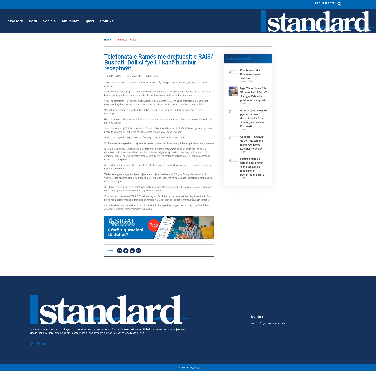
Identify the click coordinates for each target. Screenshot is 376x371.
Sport (89, 21)
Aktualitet (70, 21)
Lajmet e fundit (239, 59)
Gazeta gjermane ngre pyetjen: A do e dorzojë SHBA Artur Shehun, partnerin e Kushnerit (253, 118)
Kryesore (15, 21)
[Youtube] (44, 344)
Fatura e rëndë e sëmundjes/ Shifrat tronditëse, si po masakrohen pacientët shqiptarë (252, 166)
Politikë (107, 21)
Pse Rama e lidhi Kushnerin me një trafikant (250, 74)
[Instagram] (38, 344)
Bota (33, 21)
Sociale (49, 21)
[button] (119, 250)
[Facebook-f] (31, 344)
